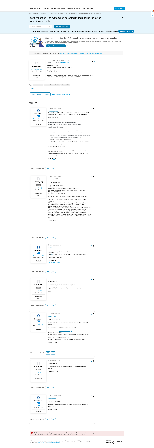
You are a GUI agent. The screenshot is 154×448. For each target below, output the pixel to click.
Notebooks (44, 13)
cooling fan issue (38, 84)
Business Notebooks (57, 13)
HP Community (33, 13)
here (52, 254)
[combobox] (40, 26)
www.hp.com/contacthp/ (65, 331)
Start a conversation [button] (62, 26)
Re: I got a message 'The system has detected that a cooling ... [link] (84, 13)
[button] (92, 61)
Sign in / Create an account (56, 46)
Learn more (70, 46)
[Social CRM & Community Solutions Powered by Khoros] (110, 441)
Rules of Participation (53, 442)
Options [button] (123, 18)
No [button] (53, 168)
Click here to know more (126, 31)
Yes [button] (48, 168)
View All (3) (31, 88)
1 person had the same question (60, 94)
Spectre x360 (65, 84)
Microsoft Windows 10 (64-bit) (52, 84)
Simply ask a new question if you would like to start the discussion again (80, 53)
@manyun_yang (53, 111)
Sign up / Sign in (119, 8)
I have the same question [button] (40, 94)
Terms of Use (41, 442)
